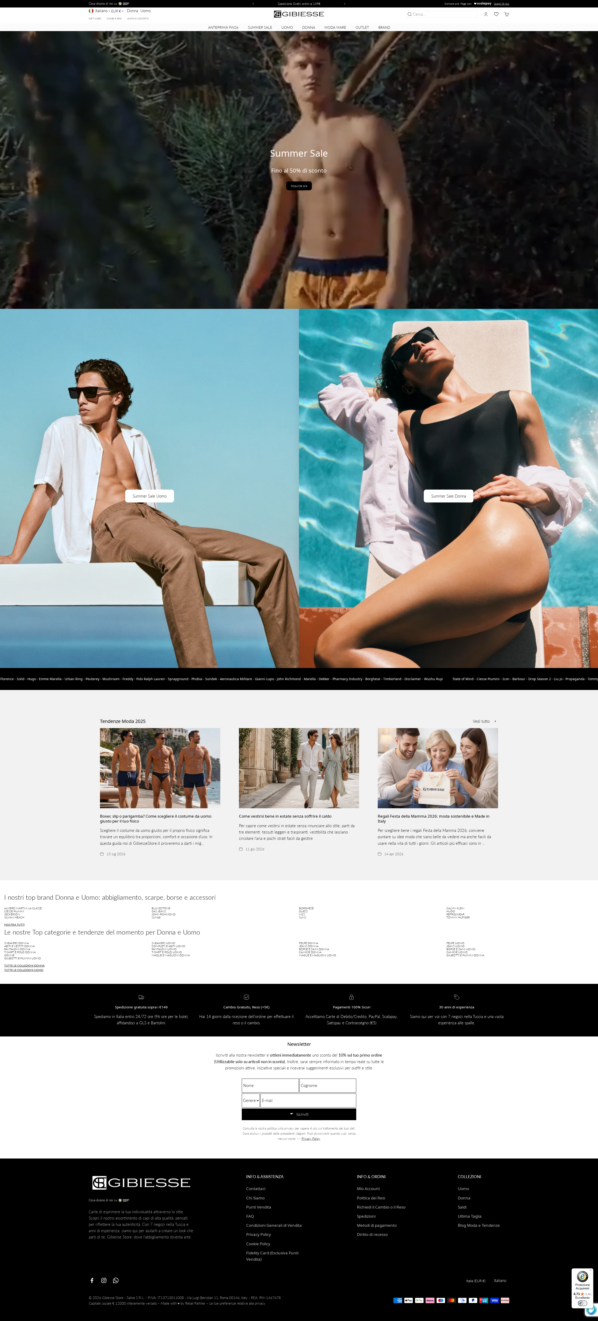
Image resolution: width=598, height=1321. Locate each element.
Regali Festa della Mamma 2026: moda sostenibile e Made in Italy (434, 818)
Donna (132, 10)
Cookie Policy (258, 1243)
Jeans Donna (308, 946)
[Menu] (590, 1271)
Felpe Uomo (455, 943)
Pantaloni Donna (17, 949)
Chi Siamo (255, 1198)
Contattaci (255, 1188)
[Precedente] (252, 4)
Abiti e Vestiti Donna (19, 946)
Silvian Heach (14, 917)
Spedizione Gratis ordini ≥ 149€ (299, 4)
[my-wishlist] (496, 14)
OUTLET (362, 27)
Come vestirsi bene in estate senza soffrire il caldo (285, 816)
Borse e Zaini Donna (314, 949)
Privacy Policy (311, 1139)
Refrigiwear (455, 914)
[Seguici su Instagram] (104, 1280)
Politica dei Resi (371, 1198)
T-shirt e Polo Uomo (167, 952)
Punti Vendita (258, 1207)
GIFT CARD (95, 18)
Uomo (145, 10)
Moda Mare (335, 27)
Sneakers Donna (16, 943)
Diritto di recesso (372, 1234)
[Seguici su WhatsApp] (116, 1280)
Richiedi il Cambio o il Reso (381, 1207)
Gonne (9, 955)
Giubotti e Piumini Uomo (22, 958)
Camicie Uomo (457, 952)
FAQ (250, 1216)
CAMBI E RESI (114, 18)
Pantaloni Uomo (164, 949)
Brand (384, 27)
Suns (302, 917)
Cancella (469, 14)
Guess (303, 911)
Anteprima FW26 (223, 27)
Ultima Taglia (470, 1216)
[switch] (582, 1303)
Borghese (306, 908)
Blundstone (161, 908)
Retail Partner (195, 1303)
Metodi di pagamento (377, 1225)
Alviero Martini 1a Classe (23, 908)
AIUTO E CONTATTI (138, 18)
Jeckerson (12, 914)
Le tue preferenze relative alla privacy (237, 1303)
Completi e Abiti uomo (168, 946)
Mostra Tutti (14, 924)
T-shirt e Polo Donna (20, 952)
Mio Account (368, 1188)
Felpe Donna (308, 943)
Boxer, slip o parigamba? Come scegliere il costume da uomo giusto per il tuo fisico (155, 818)
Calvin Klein (455, 908)
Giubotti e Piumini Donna (465, 955)
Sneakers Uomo (163, 943)
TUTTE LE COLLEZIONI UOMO (23, 970)
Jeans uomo (455, 946)
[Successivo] (345, 4)
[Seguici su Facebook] (92, 1280)
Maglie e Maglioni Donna (171, 955)
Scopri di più (501, 3)
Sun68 (156, 917)
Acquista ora (299, 186)
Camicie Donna (310, 952)
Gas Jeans (159, 911)
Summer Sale (260, 27)
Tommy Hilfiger (458, 917)
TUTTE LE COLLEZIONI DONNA (24, 965)
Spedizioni (366, 1216)
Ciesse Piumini (14, 911)
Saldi (462, 1207)
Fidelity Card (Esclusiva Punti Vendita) (272, 1256)
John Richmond (163, 914)
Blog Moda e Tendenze (479, 1225)
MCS (302, 914)
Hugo (450, 911)
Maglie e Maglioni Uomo (317, 955)
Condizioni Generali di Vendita (274, 1225)
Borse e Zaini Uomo (460, 949)
